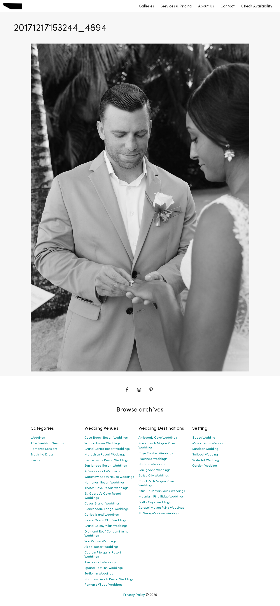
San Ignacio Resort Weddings (105, 466)
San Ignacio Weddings (154, 470)
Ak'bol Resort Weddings (101, 547)
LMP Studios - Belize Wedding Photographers (12, 6)
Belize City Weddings (153, 475)
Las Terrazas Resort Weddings (106, 460)
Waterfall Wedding (205, 460)
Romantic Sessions (44, 449)
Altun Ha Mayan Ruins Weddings (161, 491)
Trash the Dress (42, 454)
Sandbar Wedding (205, 449)
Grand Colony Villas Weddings (105, 526)
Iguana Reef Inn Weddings (103, 568)
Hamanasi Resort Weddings (104, 482)
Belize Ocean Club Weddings (105, 520)
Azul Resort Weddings (100, 562)
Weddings (38, 438)
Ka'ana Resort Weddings (102, 471)
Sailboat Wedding (205, 454)
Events (35, 460)
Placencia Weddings (152, 459)
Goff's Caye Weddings (154, 502)
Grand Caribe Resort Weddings (107, 449)
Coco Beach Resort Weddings (106, 438)
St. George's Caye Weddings (159, 513)
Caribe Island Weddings (101, 515)
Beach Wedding (203, 438)
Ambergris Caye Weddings (157, 438)
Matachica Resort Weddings (104, 454)
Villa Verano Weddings (100, 541)
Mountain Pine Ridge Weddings (161, 496)
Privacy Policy (134, 595)
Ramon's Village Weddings (103, 585)
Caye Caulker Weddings (155, 453)
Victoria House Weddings (102, 443)
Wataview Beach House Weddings (109, 477)
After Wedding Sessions (48, 443)
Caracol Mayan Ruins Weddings (161, 508)
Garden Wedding (204, 466)
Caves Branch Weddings (102, 503)
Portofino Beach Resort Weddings (108, 579)
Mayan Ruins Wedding (208, 443)
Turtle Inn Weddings (98, 573)
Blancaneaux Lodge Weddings (106, 509)
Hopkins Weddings (151, 464)
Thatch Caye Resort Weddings (106, 488)
